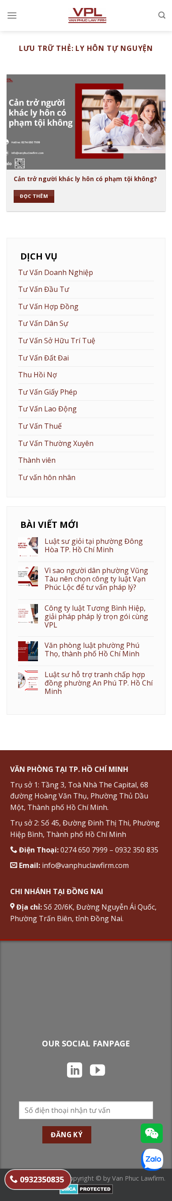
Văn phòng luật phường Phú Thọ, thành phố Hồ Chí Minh (92, 649)
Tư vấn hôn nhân (46, 477)
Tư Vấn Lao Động (47, 409)
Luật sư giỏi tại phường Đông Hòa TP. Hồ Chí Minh (94, 545)
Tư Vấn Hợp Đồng (48, 306)
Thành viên (37, 460)
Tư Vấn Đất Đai (43, 358)
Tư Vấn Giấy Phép (47, 392)
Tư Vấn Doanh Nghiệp (55, 272)
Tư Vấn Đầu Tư (43, 289)
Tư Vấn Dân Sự (43, 323)
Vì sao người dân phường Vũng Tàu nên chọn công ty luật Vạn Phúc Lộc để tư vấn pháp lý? (96, 579)
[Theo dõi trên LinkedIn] (74, 1071)
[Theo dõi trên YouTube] (97, 1071)
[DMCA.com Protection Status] (86, 1188)
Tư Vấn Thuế (40, 426)
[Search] (161, 15)
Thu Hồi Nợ (37, 375)
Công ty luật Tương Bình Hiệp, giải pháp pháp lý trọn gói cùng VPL (96, 617)
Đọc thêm (34, 196)
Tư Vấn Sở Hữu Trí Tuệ (56, 340)
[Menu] (12, 15)
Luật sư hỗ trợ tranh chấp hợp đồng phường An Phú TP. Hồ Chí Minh (99, 683)
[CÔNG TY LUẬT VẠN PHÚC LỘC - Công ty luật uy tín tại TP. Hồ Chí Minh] (87, 15)
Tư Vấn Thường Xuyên (55, 443)
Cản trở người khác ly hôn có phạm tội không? (85, 179)
